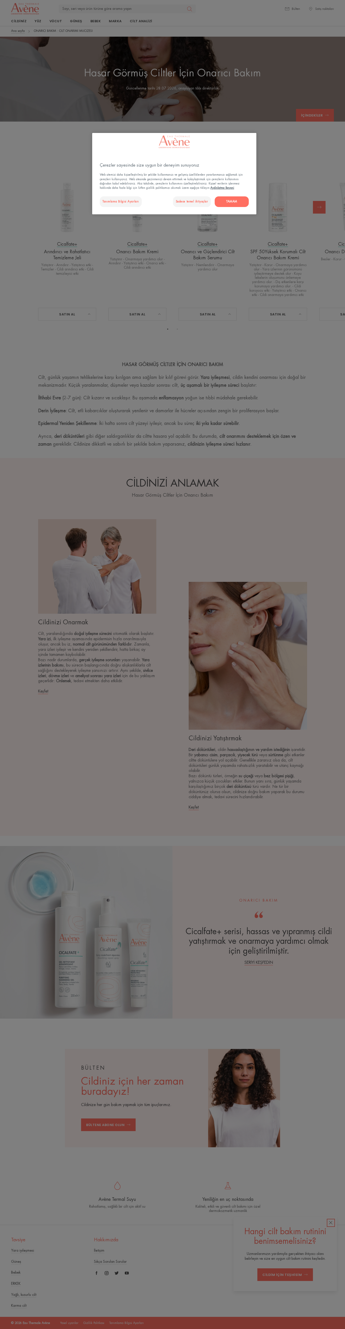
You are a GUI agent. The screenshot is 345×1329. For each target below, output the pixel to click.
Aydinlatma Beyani (222, 188)
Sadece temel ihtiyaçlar (192, 201)
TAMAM (231, 201)
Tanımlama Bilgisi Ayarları (121, 201)
